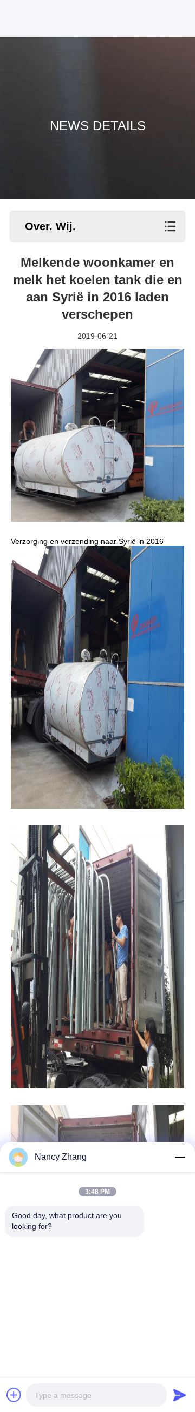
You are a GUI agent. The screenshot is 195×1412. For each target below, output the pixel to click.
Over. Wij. (50, 226)
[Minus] (179, 1157)
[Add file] (14, 1395)
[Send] (179, 1395)
